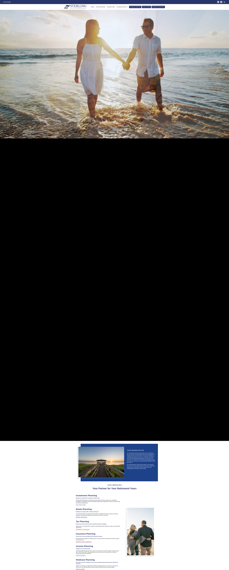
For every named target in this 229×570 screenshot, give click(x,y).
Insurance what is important (84, 541)
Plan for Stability (81, 555)
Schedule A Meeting (135, 6)
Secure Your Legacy (81, 517)
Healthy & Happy (80, 569)
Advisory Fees (111, 6)
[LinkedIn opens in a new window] (218, 1)
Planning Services (122, 6)
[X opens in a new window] (224, 1)
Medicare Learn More (158, 6)
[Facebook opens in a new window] (221, 1)
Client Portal (146, 6)
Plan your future (81, 504)
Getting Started (100, 6)
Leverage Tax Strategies (83, 529)
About (92, 6)
